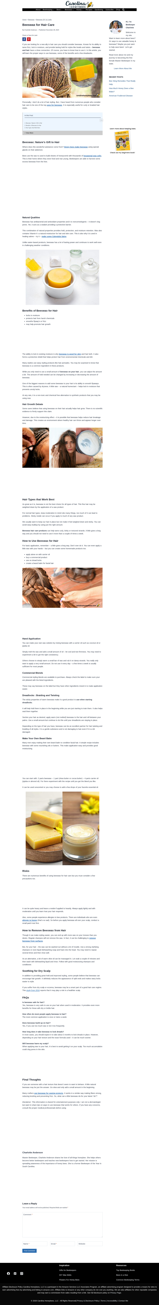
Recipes (89, 10)
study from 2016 (33, 990)
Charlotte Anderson (30, 30)
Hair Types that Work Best (33, 127)
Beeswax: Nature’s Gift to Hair (34, 123)
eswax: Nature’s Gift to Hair (43, 142)
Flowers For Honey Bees (69, 1280)
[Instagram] (22, 1273)
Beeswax (31, 20)
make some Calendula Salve (54, 236)
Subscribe (110, 10)
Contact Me (123, 1301)
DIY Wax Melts (65, 1275)
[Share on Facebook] (24, 39)
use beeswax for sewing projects (48, 1093)
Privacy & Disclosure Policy (88, 1301)
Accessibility (112, 1301)
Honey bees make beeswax (76, 147)
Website (82, 1244)
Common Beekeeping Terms (127, 1280)
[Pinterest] (15, 1273)
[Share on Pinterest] (29, 39)
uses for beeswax (54, 105)
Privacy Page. (116, 1293)
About (38, 10)
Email (54, 1244)
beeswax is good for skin (70, 354)
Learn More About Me (123, 68)
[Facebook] (8, 1273)
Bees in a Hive (122, 1275)
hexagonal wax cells (92, 156)
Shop (118, 10)
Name (26, 1244)
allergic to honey (29, 920)
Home (24, 20)
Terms (103, 1301)
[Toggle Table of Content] (100, 120)
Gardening (99, 10)
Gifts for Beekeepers (67, 1270)
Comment (28, 1215)
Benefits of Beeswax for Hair (33, 125)
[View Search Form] (123, 10)
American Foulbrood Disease (121, 96)
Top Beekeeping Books (125, 1270)
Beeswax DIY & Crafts (44, 20)
